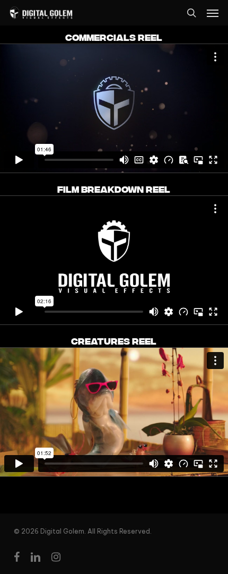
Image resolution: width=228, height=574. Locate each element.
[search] (191, 12)
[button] (212, 12)
